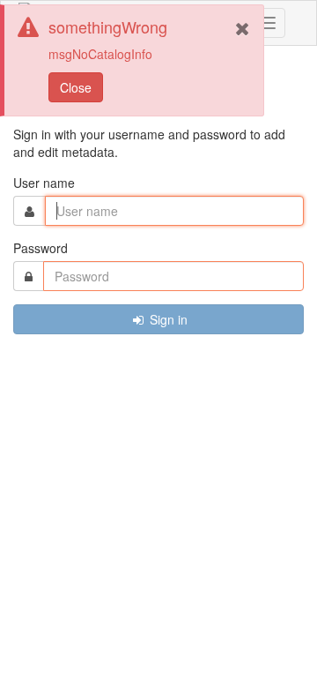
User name (44, 182)
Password (40, 248)
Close (76, 87)
